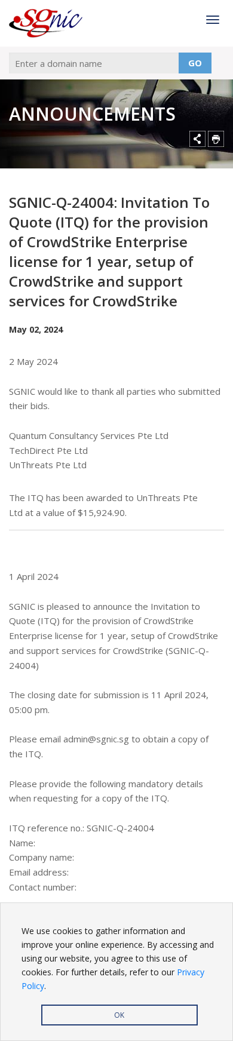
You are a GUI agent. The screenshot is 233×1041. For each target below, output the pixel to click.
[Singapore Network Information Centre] (48, 23)
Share (197, 139)
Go (195, 63)
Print (216, 139)
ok (119, 1015)
